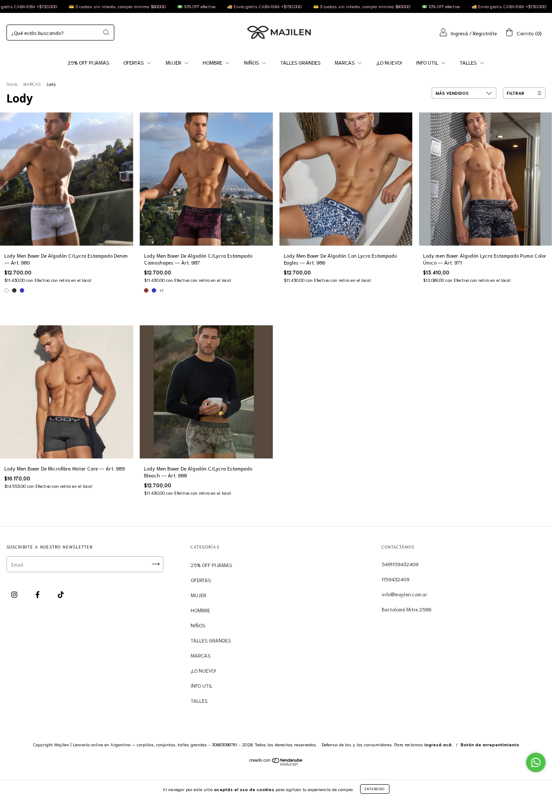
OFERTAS (134, 62)
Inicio (11, 84)
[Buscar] (106, 32)
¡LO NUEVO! (389, 62)
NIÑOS (252, 62)
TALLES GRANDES (300, 62)
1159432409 (395, 579)
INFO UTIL (427, 62)
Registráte (485, 33)
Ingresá (459, 33)
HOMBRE (213, 62)
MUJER (174, 62)
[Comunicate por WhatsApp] (536, 762)
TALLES (469, 62)
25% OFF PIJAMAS (88, 62)
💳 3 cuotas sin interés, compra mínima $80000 (81, 6)
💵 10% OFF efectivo (160, 6)
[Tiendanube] (276, 763)
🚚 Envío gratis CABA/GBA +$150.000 (229, 6)
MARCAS (345, 62)
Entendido (375, 788)
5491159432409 (400, 564)
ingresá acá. (438, 744)
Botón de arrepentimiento (490, 744)
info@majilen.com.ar (404, 594)
